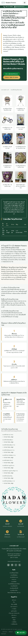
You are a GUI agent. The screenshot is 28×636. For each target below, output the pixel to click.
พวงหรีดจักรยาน (14, 577)
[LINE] (8, 565)
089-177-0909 (9, 6)
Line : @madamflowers (11, 74)
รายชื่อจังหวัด (14, 624)
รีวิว (14, 602)
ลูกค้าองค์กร (14, 611)
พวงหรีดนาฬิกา (14, 590)
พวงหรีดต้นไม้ (14, 586)
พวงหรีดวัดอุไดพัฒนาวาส (8, 481)
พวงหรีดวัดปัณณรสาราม (8, 450)
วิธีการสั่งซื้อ (14, 604)
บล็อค (14, 619)
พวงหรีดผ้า (14, 581)
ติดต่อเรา (14, 617)
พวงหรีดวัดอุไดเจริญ (7, 476)
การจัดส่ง (14, 608)
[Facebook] (12, 565)
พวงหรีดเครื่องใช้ (14, 588)
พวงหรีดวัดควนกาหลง (7, 434)
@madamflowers (20, 6)
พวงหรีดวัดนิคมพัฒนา (7, 439)
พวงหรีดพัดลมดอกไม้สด (14, 583)
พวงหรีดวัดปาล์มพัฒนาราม (8, 455)
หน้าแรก (14, 600)
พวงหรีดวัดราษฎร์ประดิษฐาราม (10, 470)
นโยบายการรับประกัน (14, 613)
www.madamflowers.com (14, 561)
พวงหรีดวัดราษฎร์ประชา (8, 465)
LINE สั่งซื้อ (22, 632)
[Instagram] (15, 565)
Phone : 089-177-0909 (11, 77)
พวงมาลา (14, 579)
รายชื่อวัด (14, 622)
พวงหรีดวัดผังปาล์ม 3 (7, 460)
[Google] (19, 565)
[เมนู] (24, 2)
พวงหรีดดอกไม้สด (14, 572)
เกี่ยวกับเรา (14, 615)
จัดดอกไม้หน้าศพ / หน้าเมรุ (14, 592)
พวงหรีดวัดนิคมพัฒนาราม (8, 445)
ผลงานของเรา (14, 606)
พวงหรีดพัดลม (14, 575)
